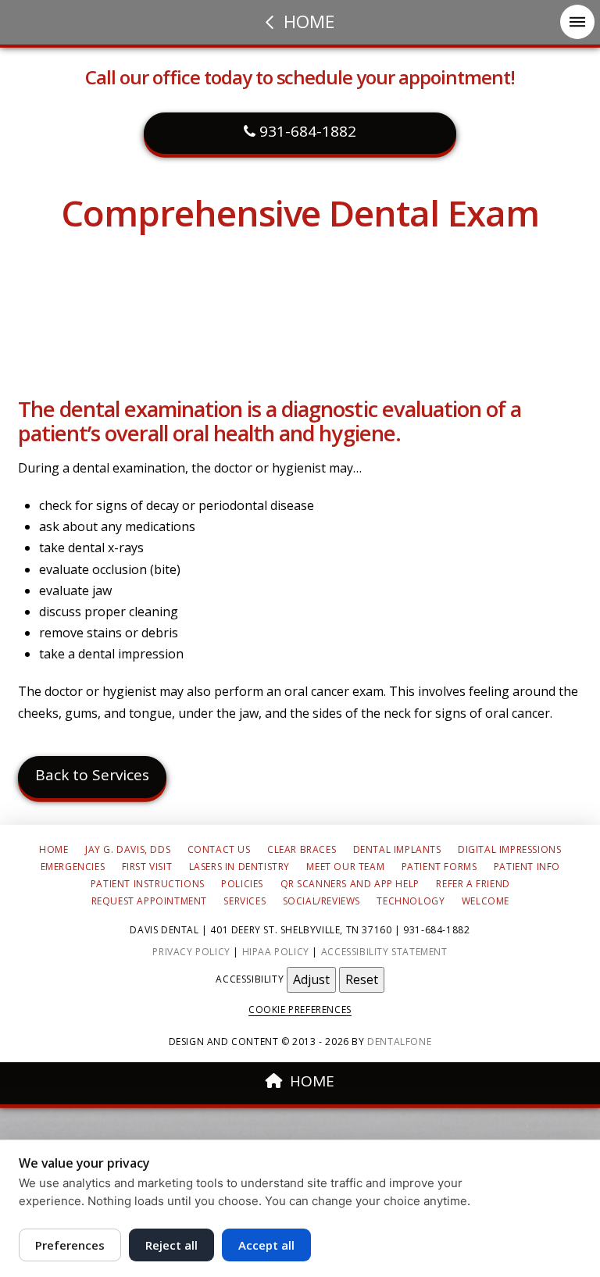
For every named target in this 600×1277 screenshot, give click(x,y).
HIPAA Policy (275, 951)
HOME (312, 1081)
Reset (361, 979)
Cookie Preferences (300, 1009)
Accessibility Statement (384, 951)
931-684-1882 (305, 131)
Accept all (266, 1245)
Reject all (171, 1245)
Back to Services (92, 775)
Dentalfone (399, 1041)
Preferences (70, 1245)
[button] (577, 22)
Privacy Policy (191, 951)
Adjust (311, 979)
